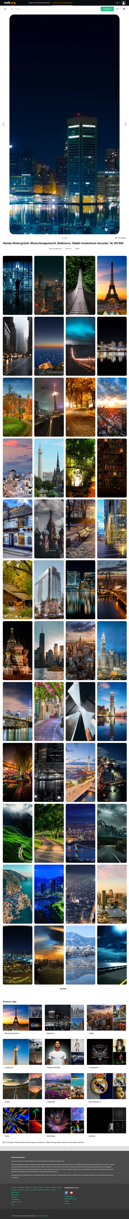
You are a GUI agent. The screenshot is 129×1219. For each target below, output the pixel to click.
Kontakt (66, 1201)
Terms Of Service (39, 1216)
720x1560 (14, 1190)
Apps (12, 1204)
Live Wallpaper (15, 1199)
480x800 (53, 1187)
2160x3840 (46, 1190)
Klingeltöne (14, 1197)
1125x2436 (33, 1190)
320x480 (59, 1187)
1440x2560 (21, 1190)
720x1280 (35, 1187)
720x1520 (53, 1190)
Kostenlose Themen (16, 1201)
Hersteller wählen (69, 1196)
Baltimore (68, 248)
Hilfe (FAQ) (67, 1203)
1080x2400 (21, 1187)
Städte (77, 248)
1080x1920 (14, 1187)
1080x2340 (28, 1187)
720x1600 (47, 1187)
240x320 (41, 1187)
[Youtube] (72, 1194)
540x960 (40, 1190)
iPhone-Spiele (15, 1194)
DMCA (46, 1216)
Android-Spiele (15, 1192)
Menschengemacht (55, 248)
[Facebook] (66, 1194)
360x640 (27, 1190)
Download (107, 9)
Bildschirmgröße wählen (70, 1198)
